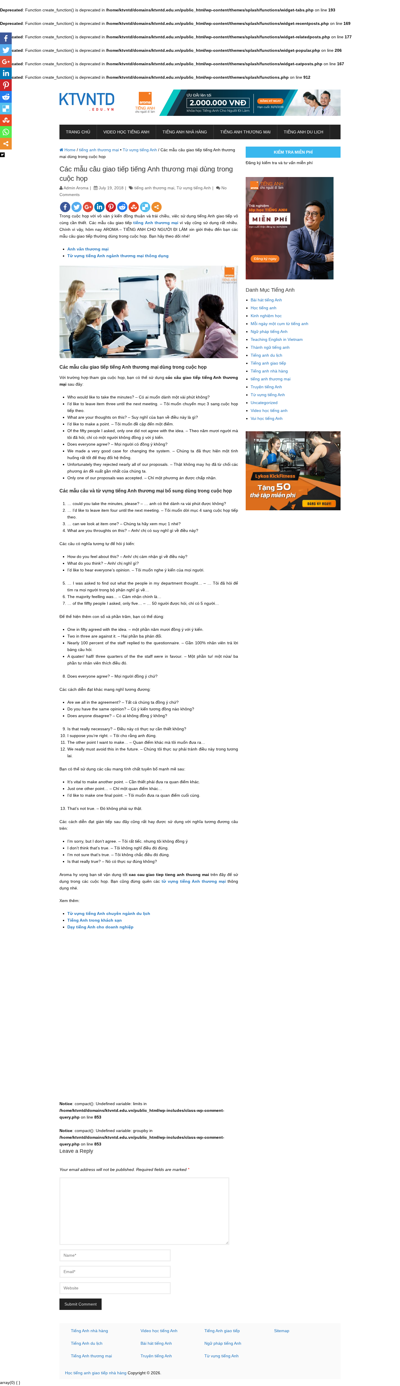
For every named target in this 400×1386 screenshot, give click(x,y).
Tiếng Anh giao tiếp (222, 1330)
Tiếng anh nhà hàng (185, 132)
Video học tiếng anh (126, 132)
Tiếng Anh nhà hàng (89, 1330)
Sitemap (281, 1330)
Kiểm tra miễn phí (293, 152)
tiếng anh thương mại (245, 132)
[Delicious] (145, 207)
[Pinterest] (111, 207)
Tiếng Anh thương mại (91, 1356)
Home (69, 149)
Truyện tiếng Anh (266, 386)
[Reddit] (122, 207)
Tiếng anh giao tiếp (268, 363)
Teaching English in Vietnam (277, 339)
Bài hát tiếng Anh (266, 300)
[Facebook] (65, 207)
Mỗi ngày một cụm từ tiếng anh (279, 323)
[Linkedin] (99, 207)
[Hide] (2, 154)
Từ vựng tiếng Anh (140, 149)
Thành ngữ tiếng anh (270, 347)
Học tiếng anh (263, 307)
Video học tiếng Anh (159, 1330)
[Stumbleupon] (134, 207)
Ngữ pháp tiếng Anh (269, 331)
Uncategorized (264, 402)
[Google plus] (88, 207)
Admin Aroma (76, 188)
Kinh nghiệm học (266, 315)
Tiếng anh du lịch (303, 132)
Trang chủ (78, 132)
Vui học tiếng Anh (267, 418)
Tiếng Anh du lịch (86, 1343)
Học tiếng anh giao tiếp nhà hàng (96, 1372)
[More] (156, 207)
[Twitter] (76, 207)
